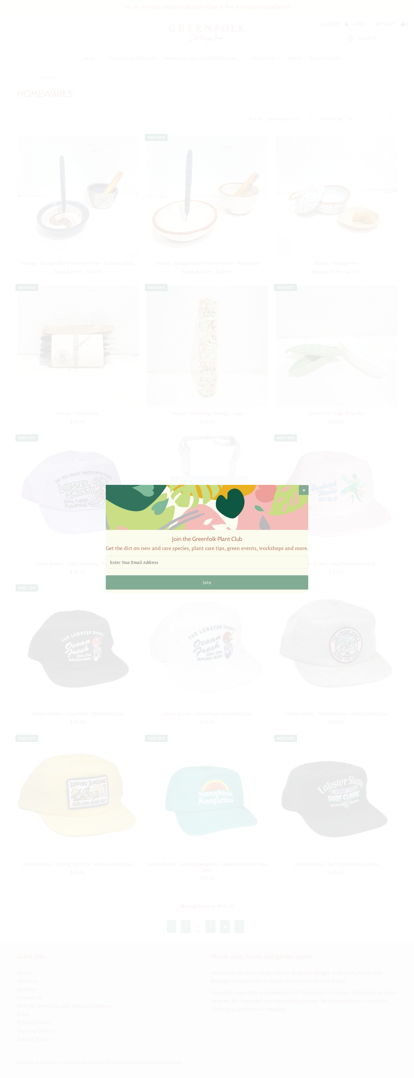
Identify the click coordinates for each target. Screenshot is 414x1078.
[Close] (304, 490)
